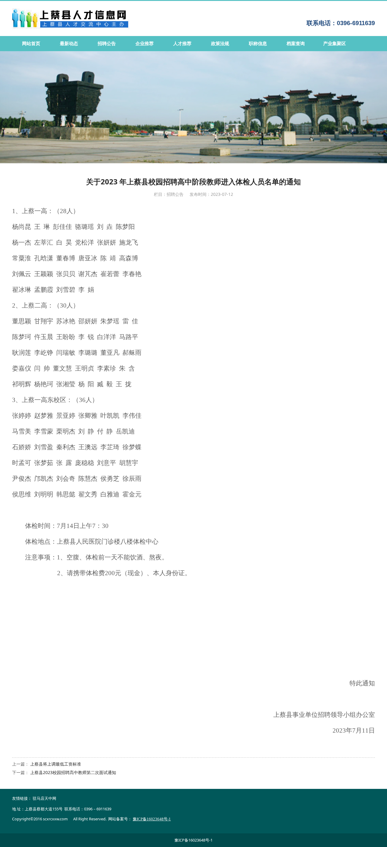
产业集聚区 (334, 43)
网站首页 (31, 43)
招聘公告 (107, 43)
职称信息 (258, 43)
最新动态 (69, 43)
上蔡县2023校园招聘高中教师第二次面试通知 (73, 772)
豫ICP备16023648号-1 (193, 840)
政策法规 (220, 43)
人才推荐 (182, 43)
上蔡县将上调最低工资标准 (55, 764)
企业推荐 (144, 43)
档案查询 (296, 43)
